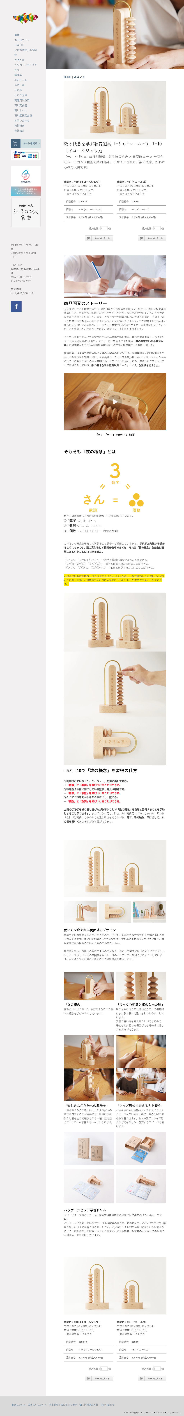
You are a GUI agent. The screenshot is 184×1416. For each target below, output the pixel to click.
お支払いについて (37, 1404)
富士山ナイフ (21, 40)
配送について (19, 1404)
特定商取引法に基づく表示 (63, 1404)
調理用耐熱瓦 (21, 100)
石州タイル (20, 110)
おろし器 (19, 85)
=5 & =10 (18, 45)
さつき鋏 (19, 60)
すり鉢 (18, 90)
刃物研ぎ (19, 125)
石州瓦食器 (20, 105)
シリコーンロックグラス (25, 67)
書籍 (16, 35)
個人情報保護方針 (88, 1404)
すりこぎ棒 (20, 95)
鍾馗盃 (18, 75)
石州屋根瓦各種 (23, 115)
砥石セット (20, 80)
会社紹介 (19, 130)
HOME (68, 77)
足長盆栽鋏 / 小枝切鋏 (25, 52)
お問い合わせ (21, 120)
